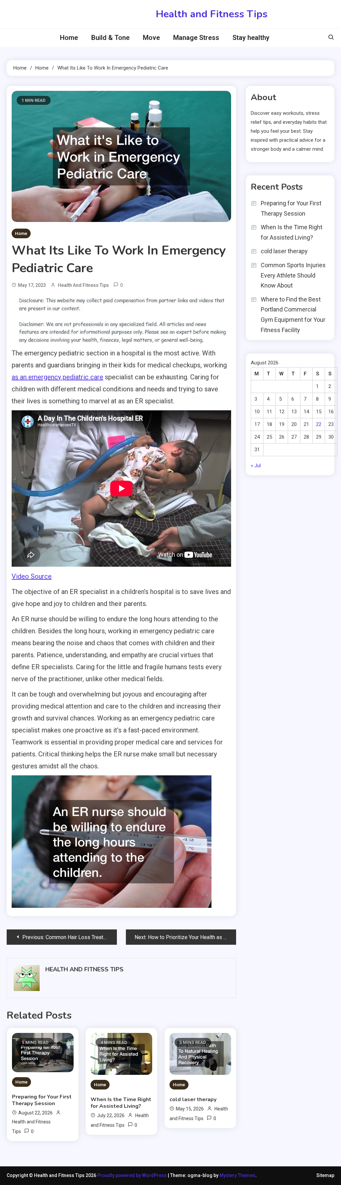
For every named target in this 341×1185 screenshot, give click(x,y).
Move (151, 38)
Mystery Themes (237, 1175)
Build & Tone (110, 38)
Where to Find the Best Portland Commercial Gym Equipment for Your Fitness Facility (293, 314)
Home (69, 38)
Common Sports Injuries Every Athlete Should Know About (293, 275)
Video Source (32, 576)
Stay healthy (250, 38)
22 (318, 424)
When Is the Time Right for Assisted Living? (121, 1102)
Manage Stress (196, 38)
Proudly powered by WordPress (132, 1175)
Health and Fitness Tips (211, 14)
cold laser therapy (193, 1099)
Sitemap (325, 1175)
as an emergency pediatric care (57, 377)
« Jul (256, 466)
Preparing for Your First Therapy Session (42, 1100)
